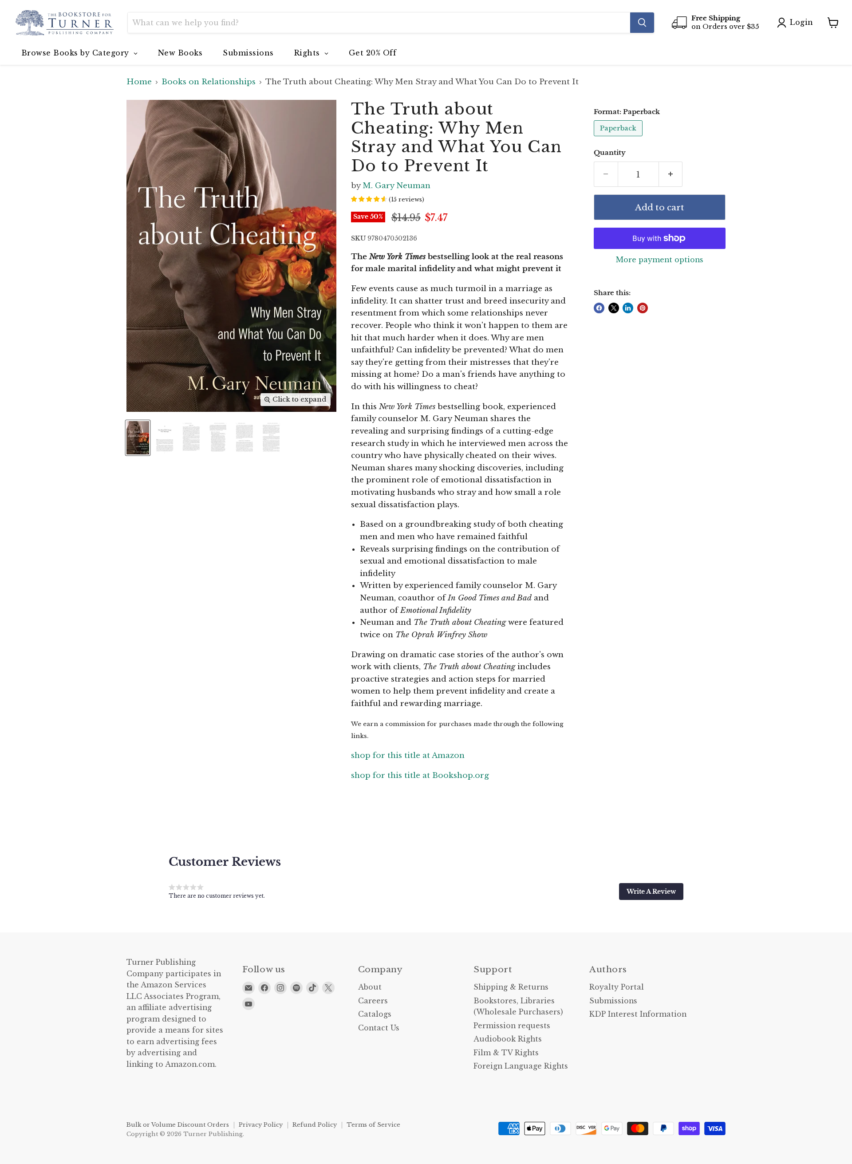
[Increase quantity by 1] (671, 174)
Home (139, 82)
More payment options (659, 260)
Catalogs (374, 1014)
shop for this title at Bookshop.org (420, 775)
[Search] (642, 22)
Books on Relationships (209, 82)
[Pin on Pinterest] (642, 308)
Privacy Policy (261, 1124)
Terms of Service (373, 1124)
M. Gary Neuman (396, 185)
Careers (373, 1001)
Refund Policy (314, 1124)
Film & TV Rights (506, 1053)
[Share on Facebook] (599, 308)
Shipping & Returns (510, 987)
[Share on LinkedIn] (628, 308)
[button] (651, 891)
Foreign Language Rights (520, 1066)
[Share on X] (613, 308)
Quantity (610, 153)
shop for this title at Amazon (408, 755)
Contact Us (378, 1028)
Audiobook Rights (507, 1039)
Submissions (613, 1001)
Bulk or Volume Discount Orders (177, 1124)
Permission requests (511, 1026)
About (370, 987)
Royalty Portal (616, 987)
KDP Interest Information (637, 1014)
